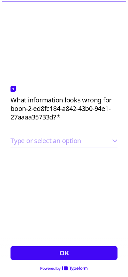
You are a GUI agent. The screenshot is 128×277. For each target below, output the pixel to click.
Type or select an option (46, 140)
